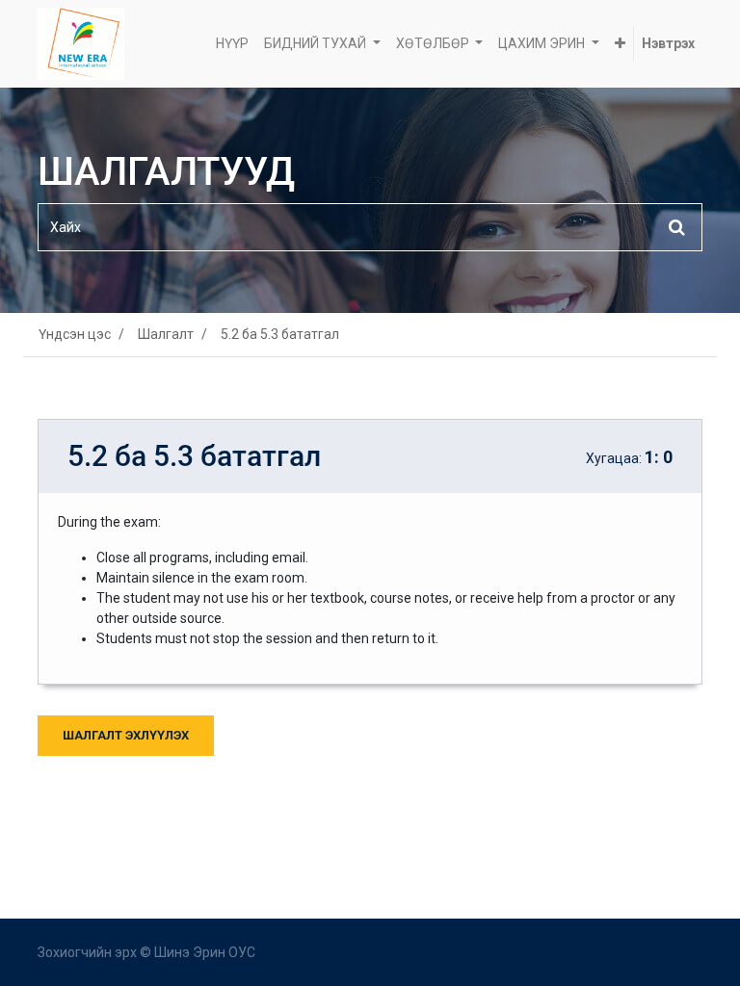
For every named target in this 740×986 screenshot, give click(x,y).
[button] (620, 44)
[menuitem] (232, 44)
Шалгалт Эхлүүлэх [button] (126, 735)
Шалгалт (166, 334)
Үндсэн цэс (75, 334)
